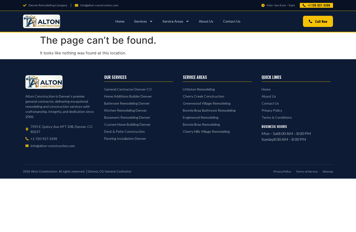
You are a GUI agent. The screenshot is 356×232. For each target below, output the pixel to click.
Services (140, 21)
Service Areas (173, 21)
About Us (206, 21)
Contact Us (231, 21)
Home (120, 21)
